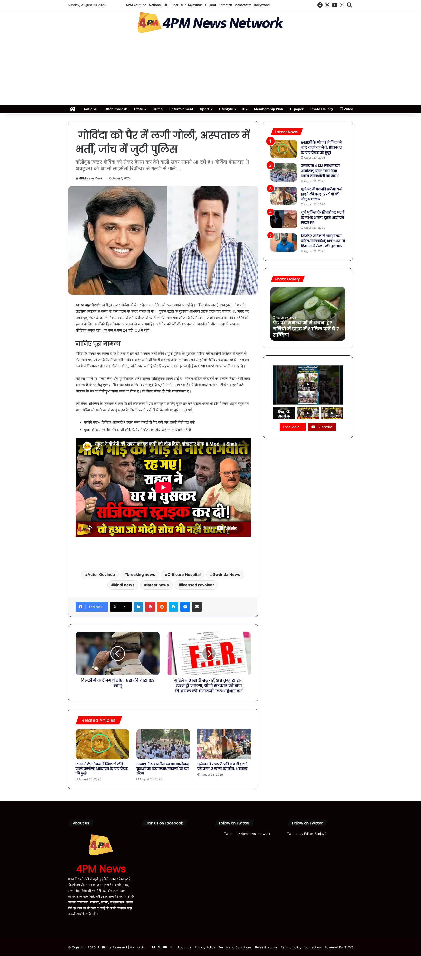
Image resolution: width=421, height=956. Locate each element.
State (138, 109)
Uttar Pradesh (116, 109)
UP (166, 5)
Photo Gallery (321, 109)
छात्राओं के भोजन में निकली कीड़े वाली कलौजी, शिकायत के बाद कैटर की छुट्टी (102, 769)
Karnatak (225, 5)
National (155, 5)
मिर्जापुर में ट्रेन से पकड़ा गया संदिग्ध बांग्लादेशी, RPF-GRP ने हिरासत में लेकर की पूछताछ (323, 240)
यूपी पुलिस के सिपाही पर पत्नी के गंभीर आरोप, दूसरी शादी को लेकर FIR (322, 217)
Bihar (174, 5)
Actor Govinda (101, 574)
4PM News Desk (91, 178)
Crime (157, 109)
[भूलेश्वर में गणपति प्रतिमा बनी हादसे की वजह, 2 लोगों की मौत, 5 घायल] (224, 744)
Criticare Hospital (184, 574)
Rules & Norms (266, 947)
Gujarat (210, 5)
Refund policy (291, 947)
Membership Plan (268, 109)
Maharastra (242, 5)
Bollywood (262, 5)
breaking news (141, 574)
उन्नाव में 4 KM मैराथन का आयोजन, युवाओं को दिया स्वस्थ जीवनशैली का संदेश (162, 769)
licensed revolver (197, 585)
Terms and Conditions (235, 947)
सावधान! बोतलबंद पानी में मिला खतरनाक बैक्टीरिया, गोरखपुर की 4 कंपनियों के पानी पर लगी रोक (307, 329)
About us (184, 947)
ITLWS (348, 947)
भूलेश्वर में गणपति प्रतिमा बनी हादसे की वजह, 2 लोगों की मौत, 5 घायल (222, 766)
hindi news (124, 585)
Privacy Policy (205, 947)
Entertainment (181, 109)
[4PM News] (210, 22)
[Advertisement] (210, 70)
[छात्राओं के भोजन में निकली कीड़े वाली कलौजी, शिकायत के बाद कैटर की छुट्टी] (102, 744)
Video (348, 109)
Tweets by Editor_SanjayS (306, 834)
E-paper (297, 109)
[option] (307, 314)
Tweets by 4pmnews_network (247, 834)
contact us (313, 947)
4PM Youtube (136, 5)
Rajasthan (195, 5)
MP (183, 5)
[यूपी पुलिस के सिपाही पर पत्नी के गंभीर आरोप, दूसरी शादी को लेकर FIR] (283, 219)
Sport (204, 109)
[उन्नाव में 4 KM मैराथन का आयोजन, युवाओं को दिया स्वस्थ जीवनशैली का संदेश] (163, 744)
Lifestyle (226, 109)
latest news (158, 585)
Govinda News (226, 574)
